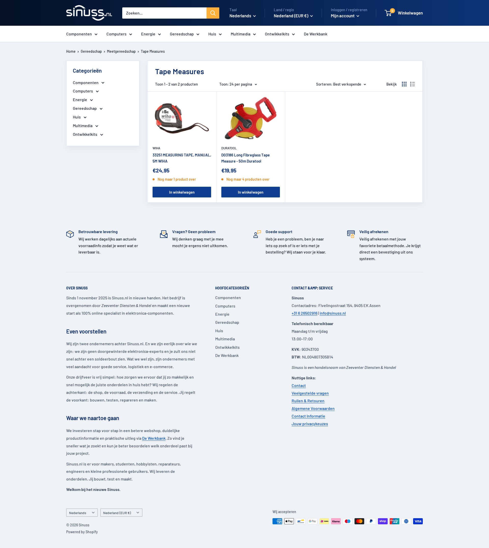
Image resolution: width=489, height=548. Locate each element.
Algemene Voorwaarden (313, 408)
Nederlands (77, 513)
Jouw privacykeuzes (310, 423)
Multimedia (240, 33)
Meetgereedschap (121, 51)
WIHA (156, 148)
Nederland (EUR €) (117, 513)
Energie (148, 33)
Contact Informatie (308, 415)
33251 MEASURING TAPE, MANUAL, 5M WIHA (182, 158)
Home (71, 51)
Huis (212, 33)
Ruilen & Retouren (308, 400)
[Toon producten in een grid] (404, 84)
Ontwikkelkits (277, 33)
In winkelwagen (182, 192)
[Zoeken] (213, 13)
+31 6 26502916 (304, 313)
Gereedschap (182, 33)
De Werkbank (315, 33)
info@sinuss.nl (333, 313)
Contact (299, 385)
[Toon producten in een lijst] (412, 84)
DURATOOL (229, 148)
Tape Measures (153, 51)
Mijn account (343, 15)
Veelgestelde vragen (310, 393)
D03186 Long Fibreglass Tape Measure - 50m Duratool (245, 158)
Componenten (79, 33)
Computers (116, 33)
